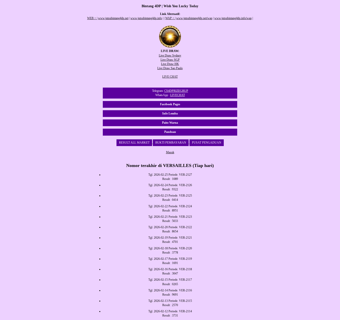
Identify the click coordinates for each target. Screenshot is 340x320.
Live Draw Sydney (170, 55)
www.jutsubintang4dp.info (146, 18)
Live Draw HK (170, 64)
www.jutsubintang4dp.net (113, 18)
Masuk (170, 152)
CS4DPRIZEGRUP (176, 91)
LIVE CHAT (170, 76)
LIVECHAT (177, 95)
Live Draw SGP (170, 59)
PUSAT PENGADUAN (206, 142)
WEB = (92, 18)
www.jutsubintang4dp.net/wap (194, 18)
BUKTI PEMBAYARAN (170, 142)
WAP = (170, 18)
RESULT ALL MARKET (134, 142)
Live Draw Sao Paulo (170, 68)
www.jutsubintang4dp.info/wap (233, 18)
